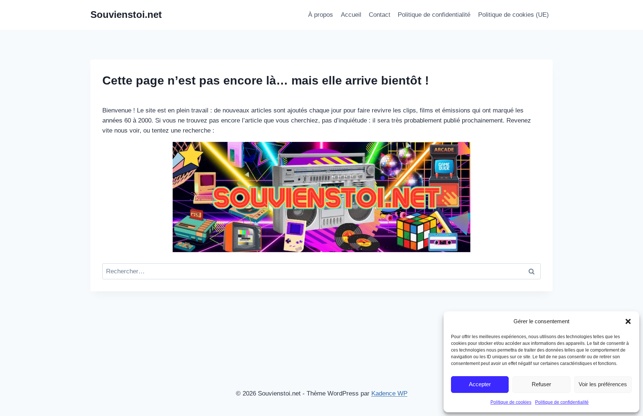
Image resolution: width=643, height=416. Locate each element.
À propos (320, 14)
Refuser (541, 384)
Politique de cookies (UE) (513, 14)
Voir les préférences (603, 384)
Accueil (351, 14)
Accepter (480, 384)
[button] (628, 321)
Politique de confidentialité (562, 402)
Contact (379, 14)
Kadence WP (389, 393)
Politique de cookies (510, 402)
